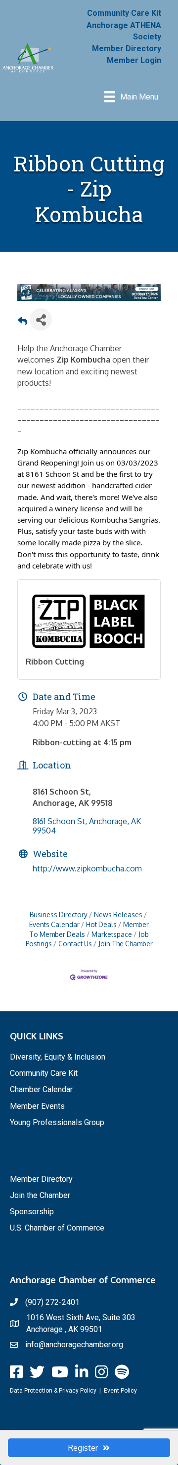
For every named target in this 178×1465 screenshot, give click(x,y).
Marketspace (111, 934)
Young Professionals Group (57, 1122)
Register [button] (83, 1448)
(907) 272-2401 (52, 1302)
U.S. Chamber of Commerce (57, 1227)
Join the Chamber (40, 1195)
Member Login (134, 60)
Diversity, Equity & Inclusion (57, 1057)
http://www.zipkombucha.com (87, 868)
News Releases (118, 914)
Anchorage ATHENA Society (124, 31)
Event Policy (120, 1390)
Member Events (37, 1106)
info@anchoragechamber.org (74, 1344)
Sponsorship (32, 1211)
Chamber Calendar (41, 1089)
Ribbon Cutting (55, 661)
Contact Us (75, 943)
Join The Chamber (125, 943)
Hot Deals (101, 924)
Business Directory (59, 914)
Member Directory (126, 48)
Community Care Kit (124, 13)
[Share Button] (41, 319)
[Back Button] (22, 322)
